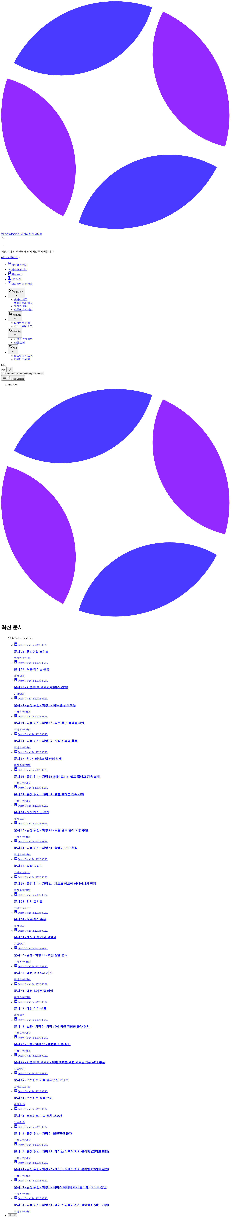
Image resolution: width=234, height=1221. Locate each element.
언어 (3, 370)
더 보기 (12, 1215)
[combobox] (9, 369)
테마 (3, 365)
